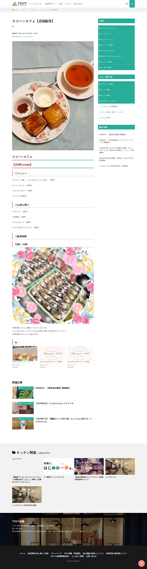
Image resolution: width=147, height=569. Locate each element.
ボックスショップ (107, 39)
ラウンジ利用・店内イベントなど (112, 112)
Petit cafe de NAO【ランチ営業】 (51, 362)
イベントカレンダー (35, 4)
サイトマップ (56, 553)
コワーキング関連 (107, 84)
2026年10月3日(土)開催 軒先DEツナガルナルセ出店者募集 (116, 159)
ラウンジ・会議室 (107, 45)
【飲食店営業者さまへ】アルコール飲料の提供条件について (88, 478)
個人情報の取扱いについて (93, 553)
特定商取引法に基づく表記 (38, 553)
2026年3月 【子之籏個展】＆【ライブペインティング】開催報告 (116, 141)
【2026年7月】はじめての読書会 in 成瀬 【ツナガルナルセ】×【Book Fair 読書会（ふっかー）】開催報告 (116, 150)
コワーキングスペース (108, 28)
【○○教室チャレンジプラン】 (54, 477)
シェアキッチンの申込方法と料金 (24, 505)
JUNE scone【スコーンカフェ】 (23, 362)
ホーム (22, 553)
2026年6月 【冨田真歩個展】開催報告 (52, 388)
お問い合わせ (77, 4)
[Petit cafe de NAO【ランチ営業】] (52, 353)
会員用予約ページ (51, 4)
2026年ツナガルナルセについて (111, 56)
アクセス (68, 4)
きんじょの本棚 (106, 62)
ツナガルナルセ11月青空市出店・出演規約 (113, 166)
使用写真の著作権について (116, 553)
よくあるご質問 (106, 67)
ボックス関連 (105, 95)
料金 (60, 4)
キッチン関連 (105, 90)
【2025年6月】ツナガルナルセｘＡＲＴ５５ (54, 403)
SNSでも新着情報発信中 (59, 556)
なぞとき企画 (105, 118)
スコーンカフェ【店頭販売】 (50, 10)
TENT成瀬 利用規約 (72, 553)
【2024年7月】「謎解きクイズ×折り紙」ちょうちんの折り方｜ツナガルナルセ (63, 420)
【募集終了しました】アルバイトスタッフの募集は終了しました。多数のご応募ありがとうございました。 (26, 479)
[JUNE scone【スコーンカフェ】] (25, 353)
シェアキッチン (34, 10)
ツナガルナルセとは (107, 50)
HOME (16, 10)
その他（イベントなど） (27, 388)
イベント (23, 10)
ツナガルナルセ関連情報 (27, 403)
